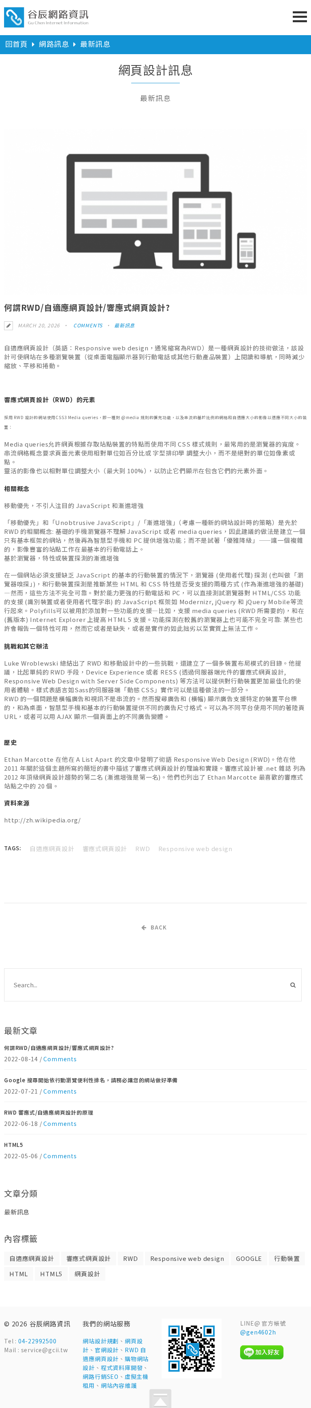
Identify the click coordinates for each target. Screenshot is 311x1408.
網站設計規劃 (101, 1341)
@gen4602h (258, 1332)
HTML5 (13, 1145)
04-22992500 (37, 1341)
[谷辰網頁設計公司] (46, 23)
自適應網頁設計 (52, 848)
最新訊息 (95, 43)
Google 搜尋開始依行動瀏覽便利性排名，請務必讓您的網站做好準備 (91, 1080)
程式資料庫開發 (122, 1368)
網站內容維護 (119, 1385)
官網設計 (107, 1350)
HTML (18, 1273)
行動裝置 (287, 1258)
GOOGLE (249, 1258)
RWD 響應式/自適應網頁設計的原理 (48, 1112)
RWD (142, 848)
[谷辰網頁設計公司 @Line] (261, 1357)
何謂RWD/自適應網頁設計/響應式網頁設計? (59, 1048)
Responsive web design (195, 848)
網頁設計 (87, 1273)
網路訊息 (54, 43)
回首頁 (16, 43)
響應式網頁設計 (105, 848)
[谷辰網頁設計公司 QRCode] (192, 1376)
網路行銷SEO (101, 1376)
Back (158, 927)
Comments (87, 325)
